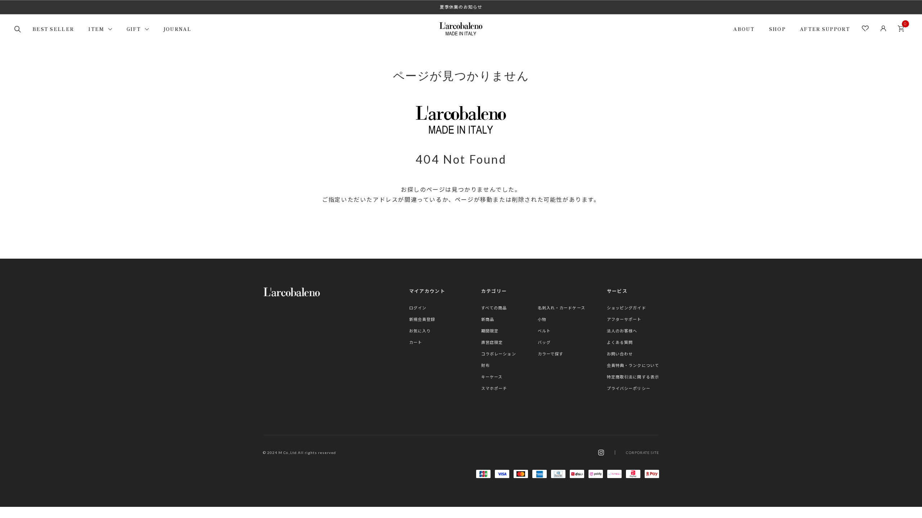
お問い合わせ (620, 353)
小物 (542, 319)
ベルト (544, 330)
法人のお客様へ (622, 330)
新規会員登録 (422, 319)
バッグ (544, 342)
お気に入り (420, 330)
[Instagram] (601, 452)
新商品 (487, 319)
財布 (485, 365)
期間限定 (489, 330)
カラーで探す (551, 353)
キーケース (492, 376)
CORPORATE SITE (642, 452)
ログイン (417, 307)
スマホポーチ (494, 388)
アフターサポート (624, 319)
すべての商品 (494, 307)
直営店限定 (492, 342)
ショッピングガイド (626, 307)
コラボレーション (498, 353)
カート (901, 29)
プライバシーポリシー (628, 388)
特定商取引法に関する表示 (633, 376)
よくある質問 (620, 342)
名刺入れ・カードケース (561, 307)
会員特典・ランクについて (633, 365)
